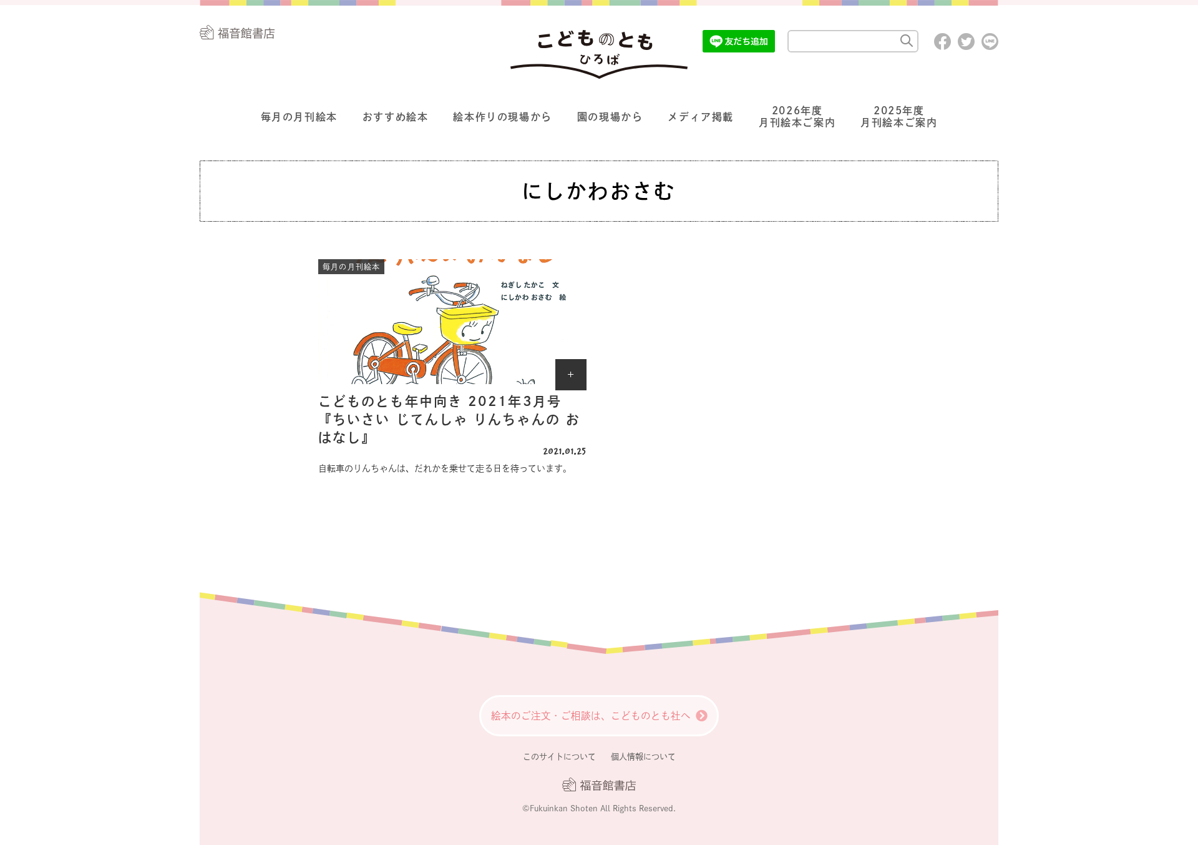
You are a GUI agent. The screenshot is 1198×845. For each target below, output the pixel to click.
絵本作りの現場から (502, 117)
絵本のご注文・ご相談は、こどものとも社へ (591, 716)
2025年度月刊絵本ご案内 (898, 116)
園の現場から (610, 117)
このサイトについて (559, 757)
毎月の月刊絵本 (299, 117)
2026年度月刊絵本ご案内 (797, 116)
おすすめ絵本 (396, 117)
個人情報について (643, 757)
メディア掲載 (701, 117)
